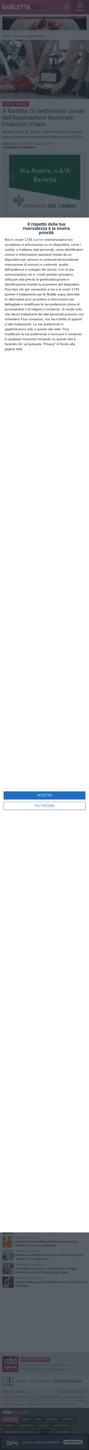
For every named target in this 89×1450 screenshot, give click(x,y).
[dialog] (44, 725)
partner (38, 239)
